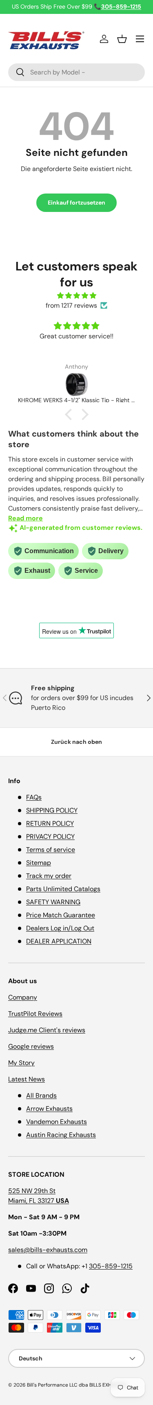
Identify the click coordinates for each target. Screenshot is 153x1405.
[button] (122, 39)
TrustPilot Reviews (35, 1013)
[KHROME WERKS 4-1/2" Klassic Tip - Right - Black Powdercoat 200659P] (76, 384)
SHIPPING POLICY (52, 810)
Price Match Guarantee (60, 915)
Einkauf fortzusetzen (76, 202)
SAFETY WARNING (53, 902)
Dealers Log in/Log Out (60, 928)
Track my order (48, 875)
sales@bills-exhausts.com (47, 1249)
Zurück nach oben (76, 741)
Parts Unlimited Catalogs (63, 889)
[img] (76, 295)
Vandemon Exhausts (56, 1121)
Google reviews (31, 1046)
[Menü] (140, 39)
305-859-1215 (111, 1266)
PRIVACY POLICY (50, 836)
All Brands (41, 1095)
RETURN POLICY (50, 823)
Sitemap (38, 862)
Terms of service (50, 849)
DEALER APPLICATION (58, 941)
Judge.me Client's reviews (46, 1030)
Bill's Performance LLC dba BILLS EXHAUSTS (76, 1385)
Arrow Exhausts (49, 1108)
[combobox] (76, 72)
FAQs (34, 797)
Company (22, 997)
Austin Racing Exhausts (61, 1134)
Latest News (26, 1079)
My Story (21, 1062)
